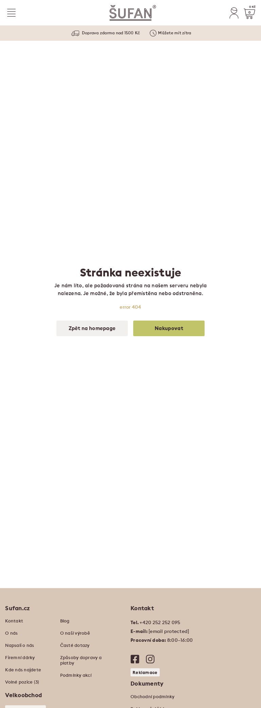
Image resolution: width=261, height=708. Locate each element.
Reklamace (145, 672)
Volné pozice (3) (22, 682)
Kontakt (14, 620)
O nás (11, 633)
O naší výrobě (75, 633)
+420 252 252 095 (160, 622)
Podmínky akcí (75, 675)
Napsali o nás (19, 645)
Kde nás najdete (23, 669)
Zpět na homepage (92, 328)
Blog (65, 620)
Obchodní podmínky (152, 696)
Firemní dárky (20, 657)
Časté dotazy (75, 645)
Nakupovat (169, 328)
